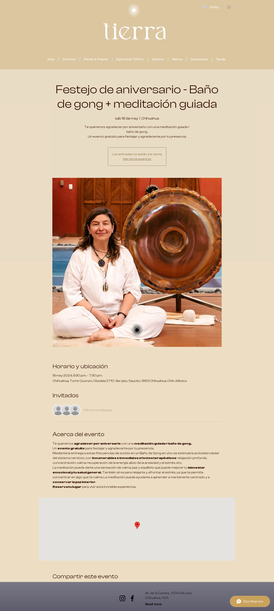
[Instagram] (122, 598)
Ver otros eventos (137, 159)
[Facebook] (132, 598)
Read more (153, 604)
